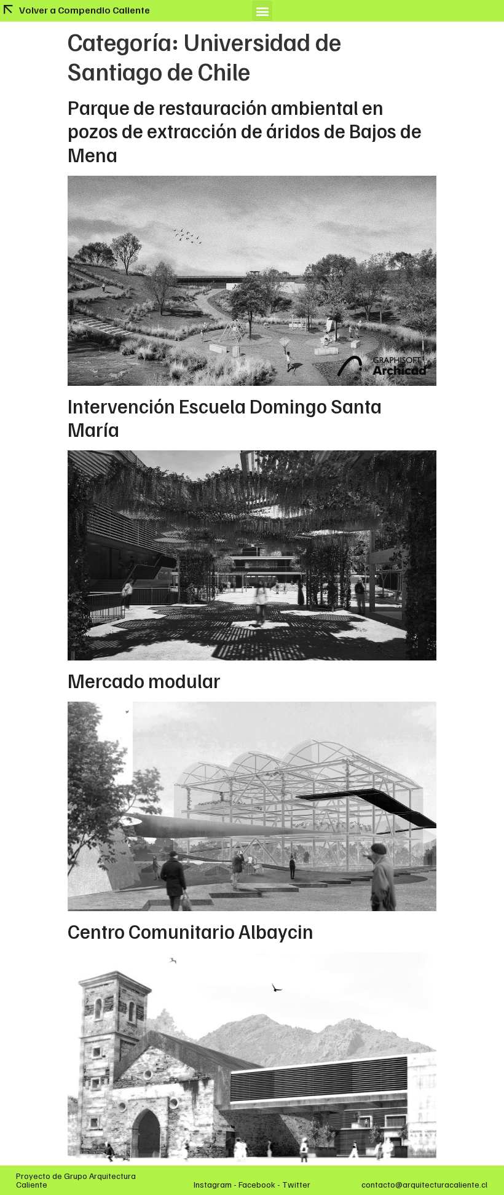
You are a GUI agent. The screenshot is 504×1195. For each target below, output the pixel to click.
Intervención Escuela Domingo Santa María (225, 417)
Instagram (213, 1184)
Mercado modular (144, 680)
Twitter (296, 1184)
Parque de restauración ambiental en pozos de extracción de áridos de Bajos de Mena (245, 131)
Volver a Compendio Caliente (84, 10)
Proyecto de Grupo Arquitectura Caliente (76, 1179)
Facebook (256, 1184)
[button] (262, 11)
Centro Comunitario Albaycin (190, 931)
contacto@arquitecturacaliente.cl (424, 1184)
